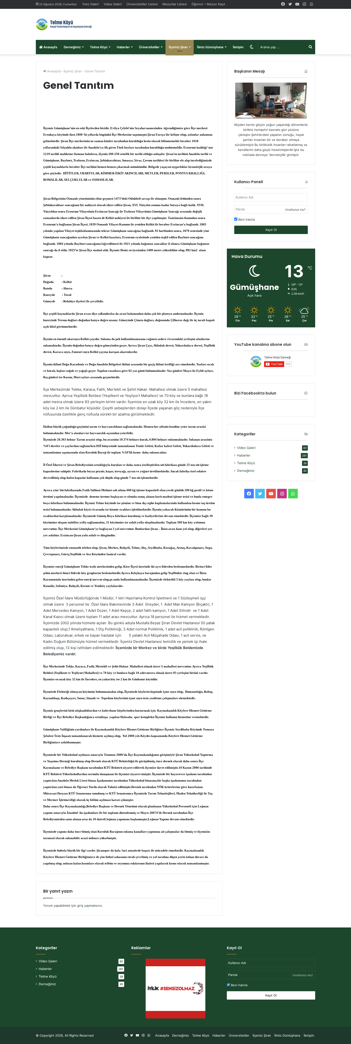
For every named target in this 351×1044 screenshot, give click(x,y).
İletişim (238, 47)
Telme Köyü (98, 47)
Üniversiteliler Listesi (142, 4)
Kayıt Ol (271, 230)
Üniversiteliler (149, 47)
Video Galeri (113, 4)
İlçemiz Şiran (178, 47)
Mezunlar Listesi (174, 4)
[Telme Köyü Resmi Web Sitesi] (67, 24)
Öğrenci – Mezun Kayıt (208, 4)
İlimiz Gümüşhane (210, 47)
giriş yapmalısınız (89, 905)
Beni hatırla (246, 219)
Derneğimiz (72, 47)
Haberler (123, 47)
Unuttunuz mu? (295, 209)
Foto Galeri (91, 4)
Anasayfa (50, 47)
